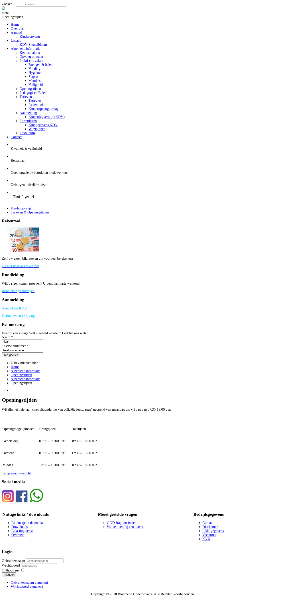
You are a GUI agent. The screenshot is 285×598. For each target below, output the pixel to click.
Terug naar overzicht (16, 473)
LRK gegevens (213, 531)
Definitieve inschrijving (18, 316)
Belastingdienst (22, 531)
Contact (207, 523)
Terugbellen (11, 355)
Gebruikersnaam (13, 561)
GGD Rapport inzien (121, 523)
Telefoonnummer (14, 346)
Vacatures (209, 535)
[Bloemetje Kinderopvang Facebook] (22, 501)
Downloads (19, 527)
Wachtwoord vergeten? (27, 586)
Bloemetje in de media (27, 523)
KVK (206, 539)
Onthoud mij (11, 570)
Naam (6, 337)
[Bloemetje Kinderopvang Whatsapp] (36, 501)
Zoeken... (8, 4)
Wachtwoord (11, 565)
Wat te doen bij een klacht (125, 527)
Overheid (17, 535)
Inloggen (9, 574)
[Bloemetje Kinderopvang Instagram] (8, 501)
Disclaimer (210, 527)
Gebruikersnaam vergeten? (29, 582)
